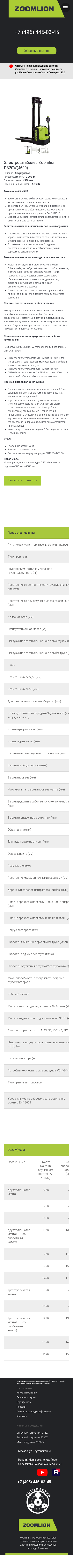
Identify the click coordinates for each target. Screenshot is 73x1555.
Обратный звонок (37, 51)
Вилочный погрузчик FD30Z (32, 1437)
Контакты (22, 1416)
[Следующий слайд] (63, 121)
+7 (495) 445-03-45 (36, 32)
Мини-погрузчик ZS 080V (30, 1442)
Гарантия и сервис (26, 1397)
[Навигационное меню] (65, 7)
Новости (21, 1406)
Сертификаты (24, 1402)
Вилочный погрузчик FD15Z (32, 1432)
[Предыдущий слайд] (10, 121)
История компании (27, 1392)
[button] (22, 481)
